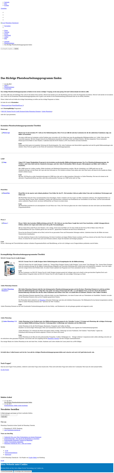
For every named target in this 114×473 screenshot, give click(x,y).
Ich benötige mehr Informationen (22, 471)
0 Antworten (7, 88)
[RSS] (5, 20)
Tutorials (6, 32)
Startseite (6, 2)
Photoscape (5, 105)
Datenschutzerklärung (7, 418)
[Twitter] (5, 12)
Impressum (8, 454)
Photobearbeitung (9, 43)
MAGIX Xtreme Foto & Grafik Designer (13, 111)
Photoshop (43, 300)
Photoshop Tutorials (53, 338)
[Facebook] (5, 15)
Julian (6, 85)
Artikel (6, 37)
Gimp (9, 105)
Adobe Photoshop (47, 111)
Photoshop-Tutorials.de (12, 23)
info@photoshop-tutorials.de (12, 430)
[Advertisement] (54, 62)
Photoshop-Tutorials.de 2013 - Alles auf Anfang (17, 443)
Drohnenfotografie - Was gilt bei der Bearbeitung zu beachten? (21, 438)
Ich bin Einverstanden (7, 471)
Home (6, 30)
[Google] (5, 17)
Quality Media (33, 457)
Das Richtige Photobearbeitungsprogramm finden (18, 402)
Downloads (7, 35)
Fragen (6, 33)
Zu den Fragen (5, 369)
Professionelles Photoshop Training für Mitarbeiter (18, 440)
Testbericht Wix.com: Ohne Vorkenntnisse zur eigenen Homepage (22, 437)
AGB (6, 450)
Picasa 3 (21, 105)
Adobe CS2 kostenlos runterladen (13, 442)
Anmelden (4, 8)
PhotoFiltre (15, 105)
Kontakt (6, 5)
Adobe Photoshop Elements (33, 111)
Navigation (7, 26)
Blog (5, 4)
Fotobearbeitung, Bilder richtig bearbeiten (16, 405)
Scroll (2, 460)
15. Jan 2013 (7, 84)
